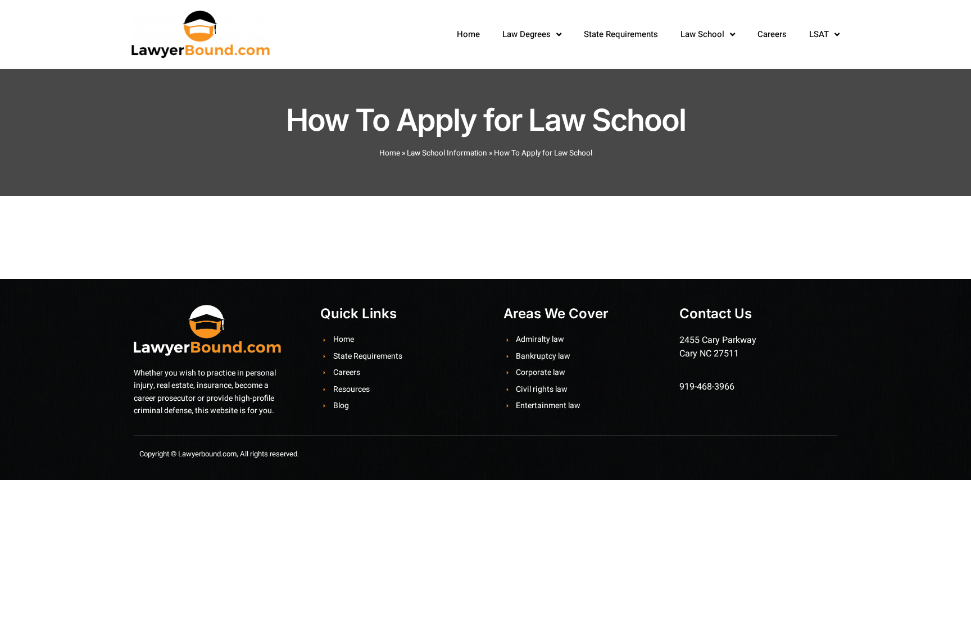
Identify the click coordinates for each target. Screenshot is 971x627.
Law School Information (447, 153)
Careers (772, 34)
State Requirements (621, 34)
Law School (702, 34)
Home (468, 34)
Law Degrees (526, 34)
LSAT (819, 34)
